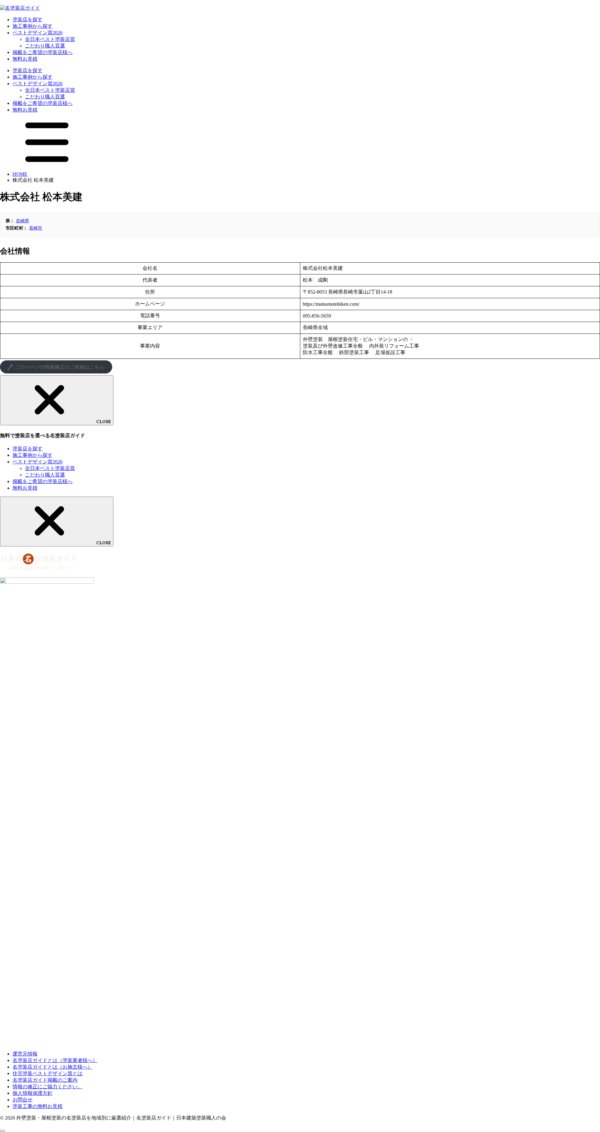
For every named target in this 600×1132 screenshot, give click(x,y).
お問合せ (22, 1099)
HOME (20, 174)
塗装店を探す (27, 19)
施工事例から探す (32, 26)
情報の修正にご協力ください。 (47, 1086)
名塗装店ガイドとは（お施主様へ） (52, 1067)
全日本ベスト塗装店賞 (50, 39)
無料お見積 (25, 59)
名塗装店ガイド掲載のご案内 (45, 1080)
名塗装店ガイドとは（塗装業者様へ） (55, 1060)
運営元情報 (25, 1053)
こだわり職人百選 (45, 45)
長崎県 (22, 220)
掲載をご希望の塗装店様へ (42, 52)
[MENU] (47, 163)
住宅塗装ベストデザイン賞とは (47, 1073)
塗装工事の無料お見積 (37, 1106)
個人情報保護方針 (32, 1093)
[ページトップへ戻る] (2, 1131)
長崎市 (35, 227)
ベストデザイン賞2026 (37, 32)
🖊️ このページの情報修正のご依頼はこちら (56, 366)
